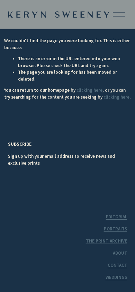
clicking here (89, 90)
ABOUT (120, 253)
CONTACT (117, 265)
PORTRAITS (115, 229)
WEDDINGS (116, 277)
